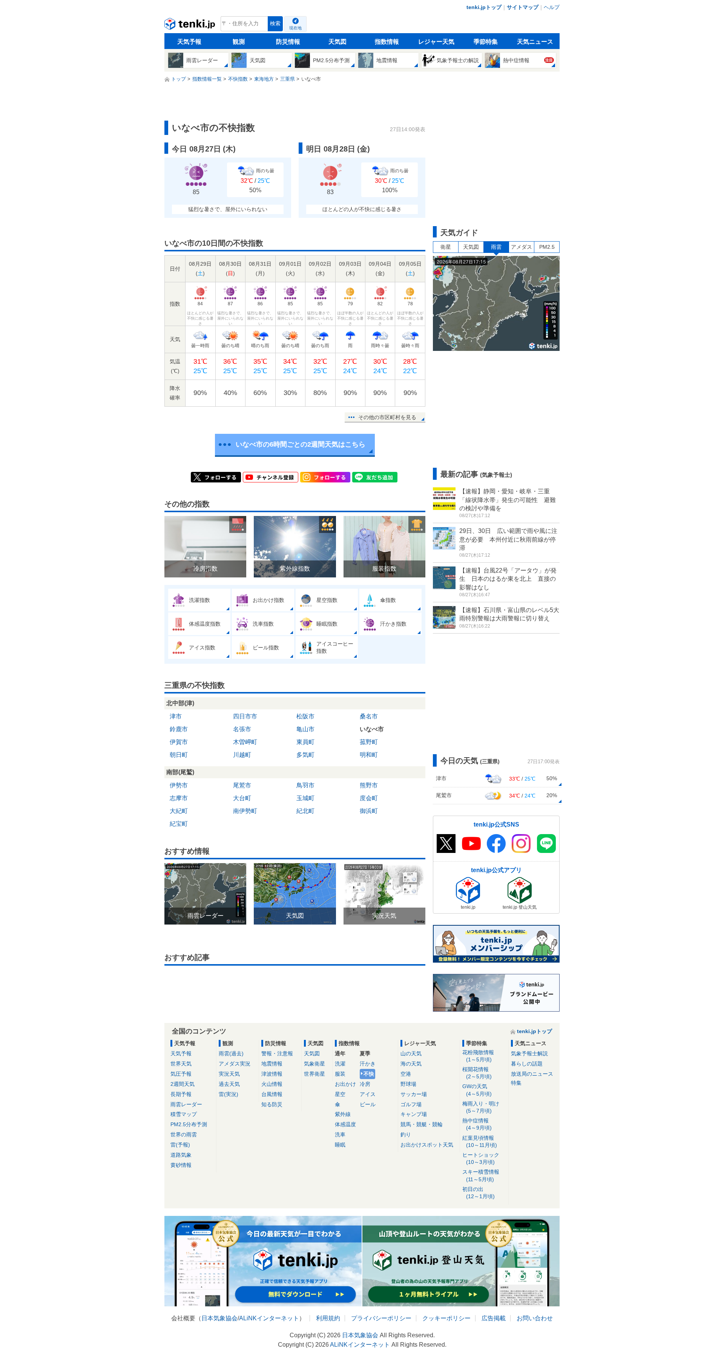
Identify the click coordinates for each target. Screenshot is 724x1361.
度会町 (369, 798)
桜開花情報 (477, 1072)
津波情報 (271, 1074)
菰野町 (369, 742)
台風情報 (271, 1094)
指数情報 (387, 41)
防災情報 (288, 41)
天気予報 (189, 41)
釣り (405, 1134)
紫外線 (343, 1114)
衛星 (445, 247)
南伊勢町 (245, 811)
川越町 (242, 755)
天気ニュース (535, 41)
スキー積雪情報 (480, 1175)
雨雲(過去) (231, 1053)
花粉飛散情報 (478, 1055)
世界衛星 (314, 1074)
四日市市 (245, 716)
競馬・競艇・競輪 (421, 1124)
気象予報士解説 (529, 1053)
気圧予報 (181, 1074)
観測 (239, 41)
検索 (275, 23)
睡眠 (340, 1145)
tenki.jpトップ (484, 7)
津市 (176, 716)
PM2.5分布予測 (188, 1124)
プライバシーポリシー (381, 1318)
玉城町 (305, 798)
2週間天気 (182, 1084)
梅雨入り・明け (480, 1107)
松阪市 (305, 716)
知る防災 (271, 1104)
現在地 (295, 28)
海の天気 (411, 1064)
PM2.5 (547, 247)
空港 (405, 1074)
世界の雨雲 (183, 1134)
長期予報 (181, 1094)
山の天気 (411, 1053)
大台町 (242, 798)
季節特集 (486, 41)
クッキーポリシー (446, 1318)
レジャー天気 (436, 41)
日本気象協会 (219, 1318)
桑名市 (369, 716)
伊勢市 (179, 785)
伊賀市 (179, 742)
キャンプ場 (413, 1114)
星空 (340, 1094)
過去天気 (229, 1084)
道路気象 (181, 1155)
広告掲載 (494, 1318)
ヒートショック (480, 1158)
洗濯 (340, 1064)
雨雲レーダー (186, 1104)
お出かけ (345, 1084)
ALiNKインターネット (269, 1318)
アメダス (521, 247)
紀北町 (305, 811)
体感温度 (345, 1124)
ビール (368, 1104)
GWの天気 (477, 1089)
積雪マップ (183, 1114)
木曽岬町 (245, 742)
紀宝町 (179, 824)
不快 (369, 1074)
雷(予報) (180, 1145)
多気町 (305, 755)
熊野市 (369, 785)
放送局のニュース (532, 1074)
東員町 (305, 742)
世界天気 (181, 1064)
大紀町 (179, 811)
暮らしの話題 (527, 1064)
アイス (368, 1094)
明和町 (369, 755)
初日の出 (478, 1192)
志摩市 (179, 798)
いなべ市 (372, 729)
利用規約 (328, 1318)
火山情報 (271, 1084)
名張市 (242, 729)
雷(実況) (228, 1094)
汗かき (368, 1064)
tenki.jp (190, 25)
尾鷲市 (242, 785)
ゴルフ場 (411, 1104)
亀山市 (305, 729)
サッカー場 (413, 1094)
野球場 (408, 1084)
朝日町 (179, 755)
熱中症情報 (477, 1124)
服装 (340, 1074)
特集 (516, 1083)
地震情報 (271, 1064)
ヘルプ (552, 7)
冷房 (365, 1084)
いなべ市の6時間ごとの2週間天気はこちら (300, 444)
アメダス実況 (234, 1064)
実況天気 (229, 1074)
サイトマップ (522, 7)
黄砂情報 (181, 1165)
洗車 (340, 1134)
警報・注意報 (277, 1053)
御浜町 (369, 811)
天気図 (337, 41)
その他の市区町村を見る (387, 417)
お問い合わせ (535, 1318)
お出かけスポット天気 (426, 1145)
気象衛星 (314, 1064)
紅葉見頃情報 (479, 1141)
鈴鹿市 (179, 729)
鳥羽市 (305, 785)
